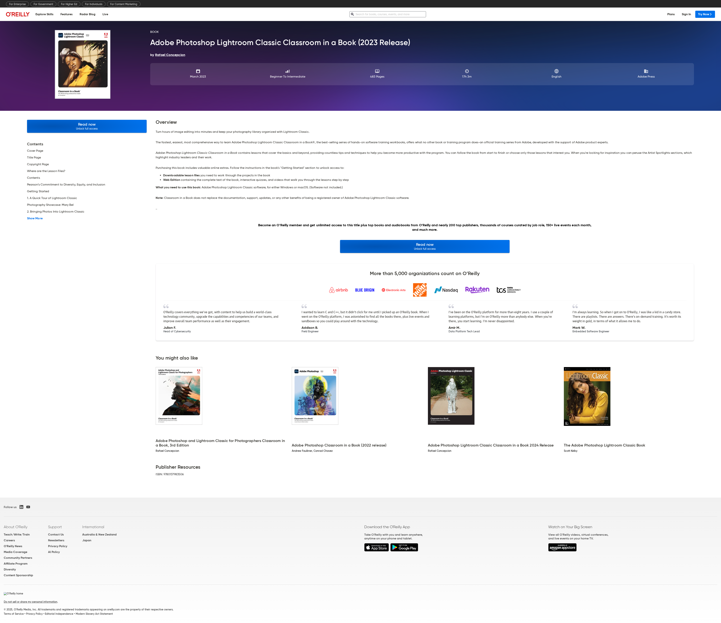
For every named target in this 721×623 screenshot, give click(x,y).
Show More (35, 218)
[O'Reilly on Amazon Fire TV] (562, 550)
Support (55, 527)
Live (105, 14)
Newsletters (56, 540)
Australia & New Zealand (99, 534)
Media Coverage (15, 552)
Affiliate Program (16, 564)
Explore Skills (44, 14)
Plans (671, 14)
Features (66, 14)
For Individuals (93, 4)
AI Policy (54, 552)
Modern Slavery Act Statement (94, 613)
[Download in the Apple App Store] (376, 550)
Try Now (703, 14)
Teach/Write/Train (17, 534)
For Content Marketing (123, 4)
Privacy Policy (57, 546)
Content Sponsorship (18, 575)
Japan (86, 540)
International (93, 527)
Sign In (686, 14)
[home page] (18, 14)
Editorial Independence (59, 613)
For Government (43, 4)
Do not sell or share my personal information (30, 601)
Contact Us (56, 534)
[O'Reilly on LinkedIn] (21, 507)
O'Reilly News (13, 546)
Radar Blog (87, 14)
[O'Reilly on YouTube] (28, 507)
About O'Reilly (15, 527)
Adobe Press (646, 76)
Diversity (10, 569)
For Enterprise (17, 4)
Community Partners (18, 558)
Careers (9, 540)
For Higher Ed (69, 4)
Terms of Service (14, 613)
